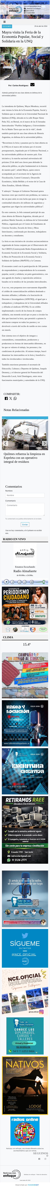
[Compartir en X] (10, 399)
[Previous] (5, 443)
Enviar (25, 524)
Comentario (10, 501)
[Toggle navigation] (4, 22)
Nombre (8, 491)
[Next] (44, 443)
